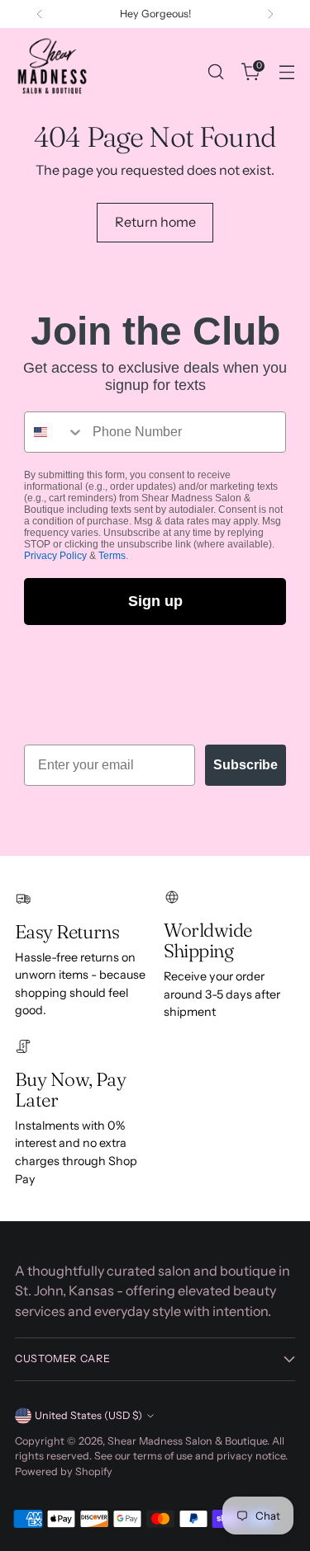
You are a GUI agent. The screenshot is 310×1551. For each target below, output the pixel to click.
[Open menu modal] (286, 72)
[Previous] (39, 14)
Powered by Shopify (63, 1471)
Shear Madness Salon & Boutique (187, 1441)
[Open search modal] (215, 72)
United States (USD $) (88, 1415)
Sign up (155, 601)
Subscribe (245, 765)
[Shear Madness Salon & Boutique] (52, 72)
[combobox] (54, 432)
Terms (112, 556)
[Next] (270, 14)
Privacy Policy (55, 556)
